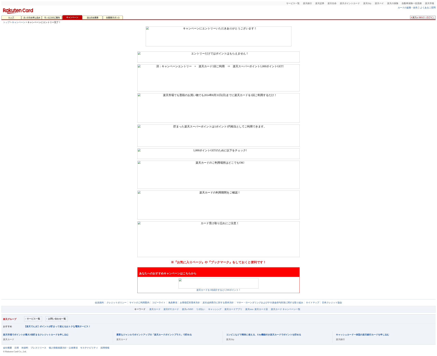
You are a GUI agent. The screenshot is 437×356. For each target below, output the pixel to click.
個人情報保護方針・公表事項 (63, 347)
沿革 (17, 347)
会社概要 (7, 347)
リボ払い (200, 309)
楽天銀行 (307, 3)
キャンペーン (18, 22)
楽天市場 (429, 3)
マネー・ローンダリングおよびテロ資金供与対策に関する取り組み (270, 302)
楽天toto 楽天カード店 (256, 309)
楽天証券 (319, 3)
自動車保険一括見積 (412, 3)
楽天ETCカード (171, 309)
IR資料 (25, 347)
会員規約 (99, 302)
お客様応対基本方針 (190, 302)
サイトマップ (312, 302)
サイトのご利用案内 (139, 302)
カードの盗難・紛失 (408, 7)
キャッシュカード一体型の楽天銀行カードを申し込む (362, 334)
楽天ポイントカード (350, 3)
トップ (6, 22)
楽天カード (154, 309)
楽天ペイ (379, 3)
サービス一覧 (293, 3)
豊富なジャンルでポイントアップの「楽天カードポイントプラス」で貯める (154, 334)
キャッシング (214, 309)
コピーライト (158, 302)
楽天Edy (367, 3)
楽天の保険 (392, 3)
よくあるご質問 (428, 7)
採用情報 (105, 347)
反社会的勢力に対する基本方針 (218, 302)
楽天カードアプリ (233, 309)
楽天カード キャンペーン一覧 (285, 309)
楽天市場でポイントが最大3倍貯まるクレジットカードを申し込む (36, 334)
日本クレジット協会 (332, 302)
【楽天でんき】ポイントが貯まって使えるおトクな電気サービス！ (57, 326)
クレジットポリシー (116, 302)
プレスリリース (38, 347)
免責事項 (172, 302)
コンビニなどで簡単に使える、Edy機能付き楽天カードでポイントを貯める (263, 334)
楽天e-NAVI (187, 309)
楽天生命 (332, 3)
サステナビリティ (89, 347)
